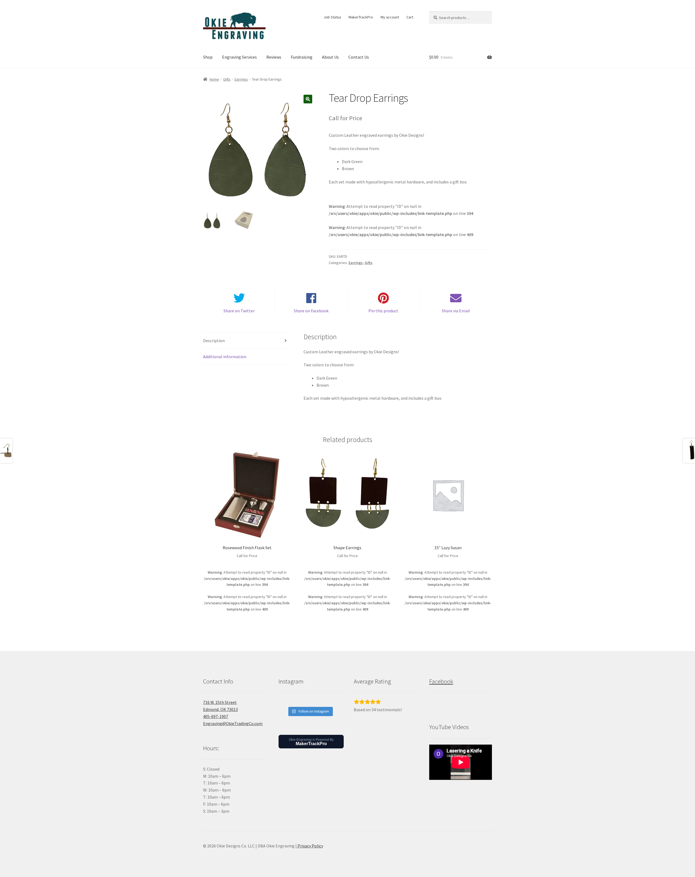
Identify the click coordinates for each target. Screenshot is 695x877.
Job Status (332, 17)
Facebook (441, 681)
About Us (330, 57)
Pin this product (383, 310)
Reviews (273, 57)
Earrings (241, 79)
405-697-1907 (215, 716)
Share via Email (456, 310)
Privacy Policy (310, 846)
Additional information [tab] (224, 356)
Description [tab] (214, 340)
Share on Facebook (311, 310)
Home (214, 79)
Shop (208, 57)
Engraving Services (239, 57)
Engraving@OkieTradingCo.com (233, 723)
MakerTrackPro (361, 17)
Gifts (226, 79)
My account (390, 17)
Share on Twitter (239, 310)
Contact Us (358, 57)
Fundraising (301, 57)
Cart (409, 17)
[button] (308, 99)
